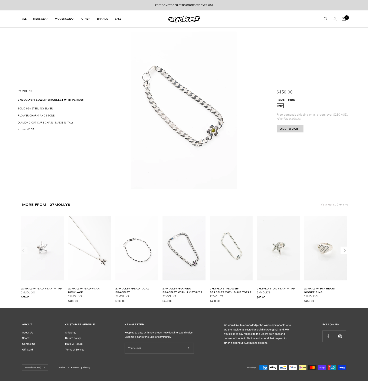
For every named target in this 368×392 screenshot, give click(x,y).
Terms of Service (74, 349)
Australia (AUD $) (33, 367)
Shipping (70, 332)
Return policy (73, 338)
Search (26, 338)
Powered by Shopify (80, 367)
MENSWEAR (40, 18)
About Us (27, 332)
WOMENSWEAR (65, 18)
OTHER (85, 18)
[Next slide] (344, 250)
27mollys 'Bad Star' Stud (41, 288)
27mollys (25, 91)
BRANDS (102, 18)
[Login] (334, 19)
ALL (24, 18)
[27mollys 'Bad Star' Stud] (42, 250)
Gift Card (27, 349)
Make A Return (74, 343)
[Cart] (344, 19)
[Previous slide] (23, 250)
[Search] (326, 19)
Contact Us (28, 343)
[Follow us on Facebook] (328, 336)
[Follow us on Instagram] (340, 336)
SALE (118, 18)
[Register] (188, 348)
